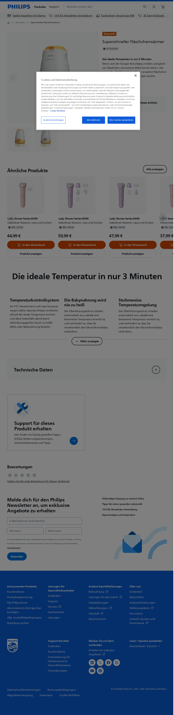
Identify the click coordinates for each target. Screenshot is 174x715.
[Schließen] (135, 75)
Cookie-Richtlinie (57, 110)
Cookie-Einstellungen (53, 120)
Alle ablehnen (93, 120)
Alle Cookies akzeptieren (121, 120)
